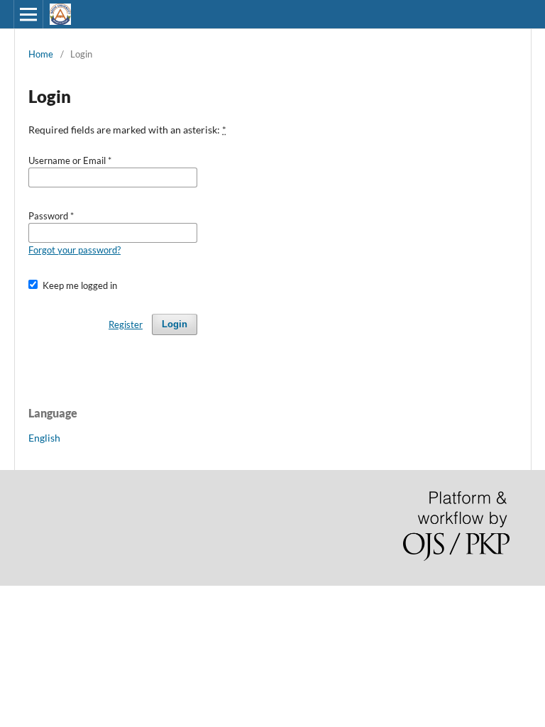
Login (174, 324)
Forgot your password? (74, 250)
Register (126, 324)
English (44, 438)
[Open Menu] (28, 14)
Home (40, 54)
